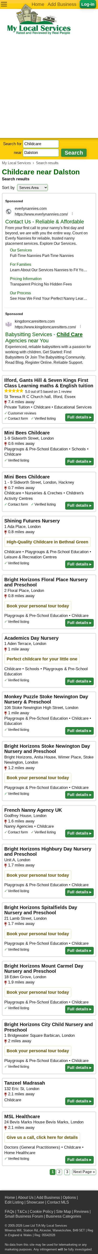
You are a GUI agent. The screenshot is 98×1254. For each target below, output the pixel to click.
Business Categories (63, 1216)
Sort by (8, 187)
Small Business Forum (24, 1216)
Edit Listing (14, 1202)
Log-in (87, 4)
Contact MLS (58, 1202)
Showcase (35, 1202)
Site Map (63, 1212)
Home (38, 4)
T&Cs (22, 1212)
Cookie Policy (41, 1212)
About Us (26, 1197)
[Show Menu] (4, 4)
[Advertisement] (49, 87)
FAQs (9, 1212)
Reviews (81, 1212)
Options (69, 1197)
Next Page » (84, 1172)
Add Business (62, 4)
